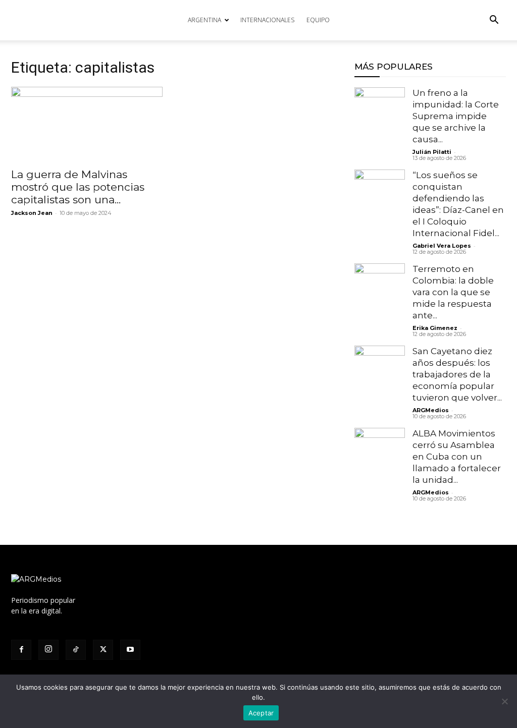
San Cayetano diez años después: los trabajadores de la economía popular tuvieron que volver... (457, 374)
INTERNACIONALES (267, 20)
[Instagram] (48, 650)
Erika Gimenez (434, 327)
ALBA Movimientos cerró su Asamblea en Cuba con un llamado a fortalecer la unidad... (456, 456)
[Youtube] (130, 650)
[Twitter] (103, 650)
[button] (494, 21)
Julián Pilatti (431, 151)
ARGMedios (430, 410)
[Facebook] (21, 650)
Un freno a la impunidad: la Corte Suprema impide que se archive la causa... (455, 116)
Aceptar (261, 713)
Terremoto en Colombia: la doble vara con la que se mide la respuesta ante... (453, 292)
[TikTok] (76, 650)
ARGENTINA (204, 20)
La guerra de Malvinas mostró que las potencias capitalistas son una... (77, 187)
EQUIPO (318, 20)
